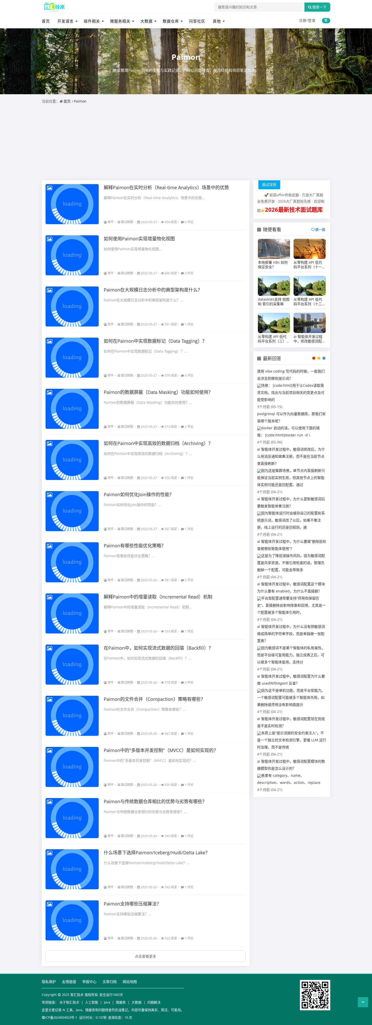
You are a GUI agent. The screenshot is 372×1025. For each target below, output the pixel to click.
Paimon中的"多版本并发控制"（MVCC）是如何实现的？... (150, 760)
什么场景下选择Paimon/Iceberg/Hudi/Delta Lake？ (157, 852)
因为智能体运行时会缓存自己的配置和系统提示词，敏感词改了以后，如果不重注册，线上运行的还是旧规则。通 (291, 520)
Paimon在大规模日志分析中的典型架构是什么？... (143, 300)
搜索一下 (319, 7)
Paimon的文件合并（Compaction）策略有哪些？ (154, 699)
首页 (46, 21)
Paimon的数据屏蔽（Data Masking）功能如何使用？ (158, 392)
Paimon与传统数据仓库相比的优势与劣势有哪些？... (145, 811)
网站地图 (130, 981)
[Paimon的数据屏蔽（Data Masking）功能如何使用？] (72, 409)
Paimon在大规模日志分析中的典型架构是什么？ (153, 290)
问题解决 (153, 1002)
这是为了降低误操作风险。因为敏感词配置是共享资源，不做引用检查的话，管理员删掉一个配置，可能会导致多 (291, 562)
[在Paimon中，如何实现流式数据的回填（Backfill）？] (72, 665)
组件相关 (92, 21)
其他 (217, 21)
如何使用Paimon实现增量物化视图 (139, 239)
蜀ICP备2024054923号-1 (59, 1017)
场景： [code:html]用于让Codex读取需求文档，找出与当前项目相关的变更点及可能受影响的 (290, 392)
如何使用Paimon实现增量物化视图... (133, 248)
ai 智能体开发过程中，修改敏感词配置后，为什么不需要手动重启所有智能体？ (309, 338)
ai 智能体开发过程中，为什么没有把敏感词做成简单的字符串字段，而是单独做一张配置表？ (291, 633)
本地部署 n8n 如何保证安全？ (273, 264)
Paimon (186, 57)
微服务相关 (120, 21)
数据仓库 (171, 21)
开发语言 (65, 21)
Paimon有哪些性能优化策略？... (129, 555)
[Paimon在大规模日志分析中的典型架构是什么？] (72, 306)
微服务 (121, 1002)
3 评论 (189, 273)
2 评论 (189, 426)
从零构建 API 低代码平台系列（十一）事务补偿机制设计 (309, 264)
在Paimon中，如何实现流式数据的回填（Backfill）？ (158, 648)
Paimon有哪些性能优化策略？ (135, 546)
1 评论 (189, 324)
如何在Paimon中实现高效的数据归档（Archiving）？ (158, 443)
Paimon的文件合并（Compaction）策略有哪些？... (145, 709)
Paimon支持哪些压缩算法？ (132, 904)
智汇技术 (77, 994)
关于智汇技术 (69, 1002)
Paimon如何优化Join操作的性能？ (139, 494)
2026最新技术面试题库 (294, 210)
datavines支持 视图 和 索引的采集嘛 (274, 301)
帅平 (111, 222)
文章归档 (109, 981)
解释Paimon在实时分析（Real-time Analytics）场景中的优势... (154, 197)
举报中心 (89, 981)
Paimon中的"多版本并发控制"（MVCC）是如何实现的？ (161, 750)
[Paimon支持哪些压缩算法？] (72, 920)
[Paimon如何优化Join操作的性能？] (72, 511)
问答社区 (197, 21)
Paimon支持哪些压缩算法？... (127, 914)
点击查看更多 (145, 956)
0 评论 (189, 222)
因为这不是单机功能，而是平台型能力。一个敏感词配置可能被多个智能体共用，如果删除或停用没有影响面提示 (291, 697)
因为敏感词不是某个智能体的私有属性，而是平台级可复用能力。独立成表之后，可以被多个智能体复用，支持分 (291, 654)
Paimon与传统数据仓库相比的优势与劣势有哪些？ (155, 801)
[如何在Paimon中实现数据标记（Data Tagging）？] (72, 358)
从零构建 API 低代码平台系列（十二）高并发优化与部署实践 (309, 301)
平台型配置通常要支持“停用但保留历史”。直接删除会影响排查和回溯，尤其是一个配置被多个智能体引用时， (291, 605)
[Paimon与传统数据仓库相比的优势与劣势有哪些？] (72, 818)
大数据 (146, 21)
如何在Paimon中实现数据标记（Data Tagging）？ (155, 341)
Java (107, 1002)
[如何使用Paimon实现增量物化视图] (72, 255)
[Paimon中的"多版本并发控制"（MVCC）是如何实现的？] (72, 767)
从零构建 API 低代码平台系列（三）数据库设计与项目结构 (274, 338)
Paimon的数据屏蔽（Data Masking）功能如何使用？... (148, 402)
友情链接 (69, 981)
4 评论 (189, 375)
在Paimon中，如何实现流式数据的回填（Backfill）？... (148, 658)
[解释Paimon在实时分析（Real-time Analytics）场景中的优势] (72, 204)
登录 (312, 20)
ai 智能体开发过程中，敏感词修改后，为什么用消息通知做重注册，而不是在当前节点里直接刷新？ (291, 456)
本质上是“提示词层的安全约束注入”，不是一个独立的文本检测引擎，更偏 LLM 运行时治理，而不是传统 (291, 739)
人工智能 (91, 1002)
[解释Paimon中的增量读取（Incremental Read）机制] (72, 613)
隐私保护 (49, 981)
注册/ (303, 20)
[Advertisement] (186, 142)
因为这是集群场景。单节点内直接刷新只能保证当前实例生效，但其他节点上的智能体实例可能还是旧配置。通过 (291, 477)
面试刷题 (127, 222)
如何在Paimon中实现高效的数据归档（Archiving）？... (148, 453)
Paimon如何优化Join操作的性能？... (132, 504)
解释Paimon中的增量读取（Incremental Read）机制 (158, 597)
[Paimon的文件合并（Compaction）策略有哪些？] (72, 716)
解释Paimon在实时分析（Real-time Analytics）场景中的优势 (166, 187)
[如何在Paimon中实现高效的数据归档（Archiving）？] (72, 460)
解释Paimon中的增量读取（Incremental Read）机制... (148, 607)
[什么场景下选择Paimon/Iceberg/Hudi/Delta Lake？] (72, 869)
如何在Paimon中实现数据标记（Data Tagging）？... (145, 351)
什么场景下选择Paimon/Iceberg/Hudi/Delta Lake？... (147, 862)
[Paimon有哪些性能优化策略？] (72, 562)
